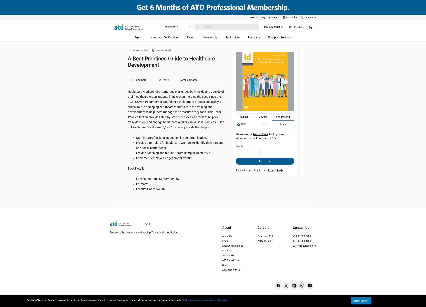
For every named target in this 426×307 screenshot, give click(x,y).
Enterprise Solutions (232, 245)
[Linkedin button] (294, 285)
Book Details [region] (136, 168)
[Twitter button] (286, 285)
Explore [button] (138, 37)
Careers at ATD (265, 236)
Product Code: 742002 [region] (150, 189)
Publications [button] (232, 37)
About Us (227, 236)
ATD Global (228, 255)
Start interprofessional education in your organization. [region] (171, 137)
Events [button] (191, 37)
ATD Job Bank (265, 241)
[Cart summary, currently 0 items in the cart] (311, 27)
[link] (257, 17)
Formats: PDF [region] (145, 184)
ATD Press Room (230, 260)
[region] (213, 301)
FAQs (225, 241)
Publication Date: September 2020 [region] (158, 179)
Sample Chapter (189, 80)
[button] (275, 171)
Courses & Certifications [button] (165, 37)
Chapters (227, 250)
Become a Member (273, 27)
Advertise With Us (231, 270)
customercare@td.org (304, 245)
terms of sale (260, 134)
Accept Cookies (361, 301)
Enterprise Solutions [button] (280, 37)
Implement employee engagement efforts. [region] (164, 158)
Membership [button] (210, 37)
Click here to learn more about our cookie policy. (205, 300)
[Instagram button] (302, 285)
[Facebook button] (278, 285)
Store (225, 265)
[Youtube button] (310, 285)
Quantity (240, 146)
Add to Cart (265, 161)
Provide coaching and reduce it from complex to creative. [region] (173, 153)
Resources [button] (254, 37)
